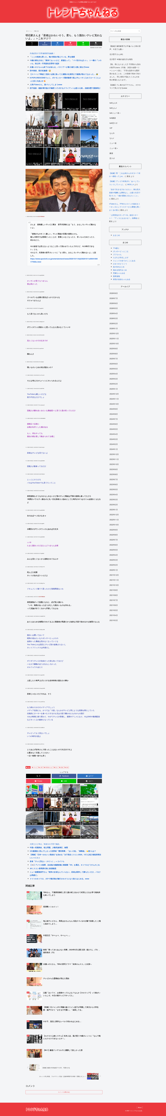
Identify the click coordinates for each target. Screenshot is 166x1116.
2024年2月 (114, 444)
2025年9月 (114, 348)
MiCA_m (130, 184)
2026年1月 (114, 328)
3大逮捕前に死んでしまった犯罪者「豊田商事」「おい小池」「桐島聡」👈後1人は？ (63, 851)
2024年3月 (114, 439)
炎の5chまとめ (118, 266)
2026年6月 (114, 303)
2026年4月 (114, 313)
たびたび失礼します (121, 257)
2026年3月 (114, 318)
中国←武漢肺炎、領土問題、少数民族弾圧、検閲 (49, 847)
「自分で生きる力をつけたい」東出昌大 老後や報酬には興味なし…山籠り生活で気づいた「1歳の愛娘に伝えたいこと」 (124, 192)
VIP (111, 128)
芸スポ (112, 158)
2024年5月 (114, 429)
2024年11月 (114, 399)
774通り (116, 248)
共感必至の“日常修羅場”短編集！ (42, 53)
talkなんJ (113, 108)
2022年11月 (114, 519)
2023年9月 (114, 469)
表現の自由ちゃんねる (121, 279)
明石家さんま (48, 767)
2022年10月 (114, 524)
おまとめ (116, 235)
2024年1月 (114, 449)
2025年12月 (114, 333)
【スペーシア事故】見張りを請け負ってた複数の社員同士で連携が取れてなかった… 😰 (64, 74)
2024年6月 (114, 424)
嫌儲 (29, 767)
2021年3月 (114, 620)
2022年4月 (114, 555)
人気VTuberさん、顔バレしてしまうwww (46, 84)
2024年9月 (114, 409)
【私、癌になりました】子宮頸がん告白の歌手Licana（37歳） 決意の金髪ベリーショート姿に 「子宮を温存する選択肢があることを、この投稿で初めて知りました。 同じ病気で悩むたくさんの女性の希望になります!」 (125, 72)
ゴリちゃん (117, 254)
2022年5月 (114, 549)
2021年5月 (114, 610)
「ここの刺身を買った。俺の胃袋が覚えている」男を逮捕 (52, 57)
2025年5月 (114, 368)
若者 (67, 767)
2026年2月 (114, 323)
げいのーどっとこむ (121, 251)
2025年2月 (114, 383)
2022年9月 (114, 529)
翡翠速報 (116, 276)
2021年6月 (114, 605)
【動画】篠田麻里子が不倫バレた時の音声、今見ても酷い (125, 47)
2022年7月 (114, 539)
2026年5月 (114, 308)
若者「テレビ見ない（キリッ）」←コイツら (47, 861)
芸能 (62, 767)
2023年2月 (114, 504)
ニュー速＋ (114, 148)
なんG (112, 133)
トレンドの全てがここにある (124, 260)
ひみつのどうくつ (120, 263)
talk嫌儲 (113, 118)
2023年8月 (114, 474)
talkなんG (113, 103)
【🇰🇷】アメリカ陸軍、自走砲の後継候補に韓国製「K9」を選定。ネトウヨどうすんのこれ (65, 865)
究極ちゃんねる (119, 273)
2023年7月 (114, 479)
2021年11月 (114, 580)
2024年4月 (114, 434)
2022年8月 (114, 534)
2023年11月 (114, 459)
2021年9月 (114, 590)
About (140, 1107)
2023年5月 (114, 489)
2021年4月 (114, 615)
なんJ (112, 138)
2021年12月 (114, 575)
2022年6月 (114, 544)
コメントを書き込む (64, 1092)
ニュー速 (113, 143)
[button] (96, 43)
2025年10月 (114, 343)
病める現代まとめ (120, 270)
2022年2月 (114, 565)
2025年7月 (114, 358)
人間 (41, 767)
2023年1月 (114, 509)
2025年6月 (114, 363)
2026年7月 (114, 298)
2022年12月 (114, 514)
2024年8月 (114, 414)
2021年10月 (114, 585)
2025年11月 (114, 338)
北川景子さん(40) (116, 54)
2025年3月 (114, 378)
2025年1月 (114, 389)
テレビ (35, 767)
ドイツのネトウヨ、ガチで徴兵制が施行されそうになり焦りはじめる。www (59, 878)
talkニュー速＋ (115, 113)
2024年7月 (114, 419)
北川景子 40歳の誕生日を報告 (121, 59)
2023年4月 (114, 494)
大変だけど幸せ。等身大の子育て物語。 (45, 844)
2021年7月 (114, 600)
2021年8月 (114, 595)
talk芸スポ (113, 123)
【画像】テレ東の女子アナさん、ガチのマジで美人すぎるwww (125, 86)
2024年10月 (114, 404)
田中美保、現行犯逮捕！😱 (40, 70)
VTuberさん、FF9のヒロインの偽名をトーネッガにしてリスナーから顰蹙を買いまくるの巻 (124, 206)
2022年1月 (114, 570)
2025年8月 (114, 353)
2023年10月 (114, 464)
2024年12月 (114, 394)
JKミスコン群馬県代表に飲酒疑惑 (43, 868)
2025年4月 (114, 373)
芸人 (56, 767)
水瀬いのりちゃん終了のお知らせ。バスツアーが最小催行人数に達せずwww (59, 67)
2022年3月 (114, 560)
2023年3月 (114, 499)
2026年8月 (114, 293)
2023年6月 (114, 484)
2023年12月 (114, 454)
